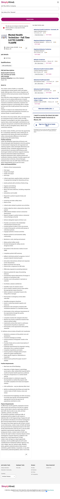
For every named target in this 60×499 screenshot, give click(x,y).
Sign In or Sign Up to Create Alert (47, 125)
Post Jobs (18, 467)
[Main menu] (58, 2)
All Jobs (33, 467)
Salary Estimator (5, 467)
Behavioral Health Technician (42, 89)
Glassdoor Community (6, 470)
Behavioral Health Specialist (42, 80)
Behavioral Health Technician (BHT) (43, 69)
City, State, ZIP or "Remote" (8, 12)
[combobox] (30, 8)
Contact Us (48, 467)
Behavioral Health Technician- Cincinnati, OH (46, 29)
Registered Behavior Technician (42, 40)
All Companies (34, 474)
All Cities (33, 472)
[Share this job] (26, 48)
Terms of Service (37, 130)
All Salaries (33, 470)
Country (3, 473)
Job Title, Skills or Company (8, 6)
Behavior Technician (39, 59)
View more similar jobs (45, 108)
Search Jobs (30, 19)
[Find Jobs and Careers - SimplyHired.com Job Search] (7, 2)
